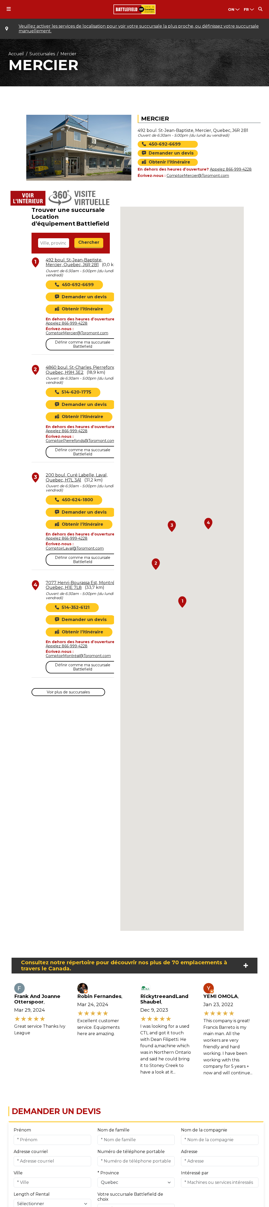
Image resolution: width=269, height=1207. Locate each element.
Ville (18, 1172)
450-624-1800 (77, 500)
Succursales (42, 53)
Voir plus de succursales (68, 692)
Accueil (16, 53)
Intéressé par (195, 1172)
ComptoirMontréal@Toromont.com (78, 655)
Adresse (189, 1151)
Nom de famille (113, 1130)
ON (231, 9)
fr (246, 9)
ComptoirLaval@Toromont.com (75, 548)
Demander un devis (171, 153)
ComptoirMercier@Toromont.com (198, 175)
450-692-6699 (165, 144)
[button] (182, 602)
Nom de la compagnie (204, 1130)
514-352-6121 (76, 607)
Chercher (88, 242)
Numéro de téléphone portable (131, 1151)
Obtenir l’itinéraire (169, 162)
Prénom (22, 1130)
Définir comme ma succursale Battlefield (82, 344)
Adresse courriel (31, 1151)
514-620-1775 (76, 392)
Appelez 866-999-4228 (231, 169)
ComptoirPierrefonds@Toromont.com (81, 440)
